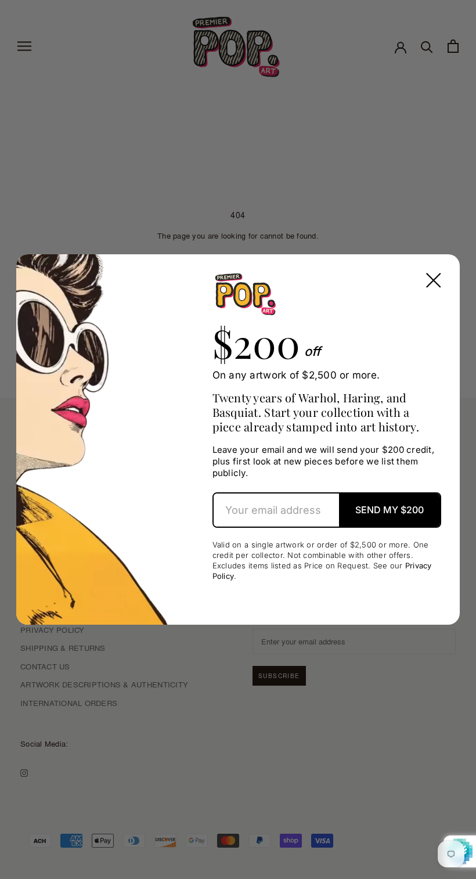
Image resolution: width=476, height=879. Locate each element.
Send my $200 (389, 510)
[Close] (433, 280)
